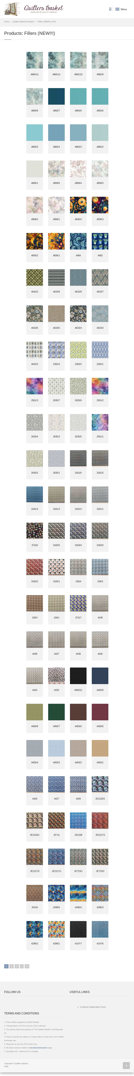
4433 (56, 690)
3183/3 (100, 545)
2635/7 (56, 400)
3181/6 (78, 472)
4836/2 (34, 255)
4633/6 (34, 328)
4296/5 (56, 907)
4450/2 (78, 762)
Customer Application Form (93, 1007)
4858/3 (100, 183)
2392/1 (100, 364)
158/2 (35, 617)
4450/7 (56, 726)
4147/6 (100, 943)
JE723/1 (78, 871)
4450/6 (78, 726)
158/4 (78, 581)
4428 (34, 798)
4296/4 (78, 907)
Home (6, 22)
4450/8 (34, 726)
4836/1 (56, 255)
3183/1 (56, 581)
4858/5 (56, 183)
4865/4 (56, 147)
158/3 (100, 581)
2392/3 (56, 364)
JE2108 (78, 835)
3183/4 (78, 545)
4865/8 (34, 110)
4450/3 (56, 762)
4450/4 (34, 762)
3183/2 (34, 581)
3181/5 (100, 472)
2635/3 (56, 436)
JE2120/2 (100, 798)
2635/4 (34, 436)
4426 (78, 798)
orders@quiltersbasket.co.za (40, 1048)
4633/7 (100, 291)
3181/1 (100, 509)
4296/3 (100, 907)
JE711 (56, 835)
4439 (100, 617)
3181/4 (34, 509)
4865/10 (78, 74)
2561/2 (100, 400)
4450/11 (78, 690)
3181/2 (78, 509)
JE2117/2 (34, 871)
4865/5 (34, 147)
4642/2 (34, 291)
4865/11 (35, 74)
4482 (100, 255)
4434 (34, 690)
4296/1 (56, 943)
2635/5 (78, 436)
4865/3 (78, 147)
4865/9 (100, 74)
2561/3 (34, 400)
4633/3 (100, 328)
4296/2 (34, 943)
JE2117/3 (100, 835)
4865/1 (34, 183)
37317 (78, 617)
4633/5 (56, 328)
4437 (56, 654)
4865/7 (56, 110)
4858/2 (34, 219)
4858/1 (56, 219)
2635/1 (56, 472)
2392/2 (78, 364)
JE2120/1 (34, 835)
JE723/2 (100, 871)
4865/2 (100, 147)
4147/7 (78, 943)
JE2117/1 (56, 871)
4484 (78, 255)
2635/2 (34, 472)
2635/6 (78, 400)
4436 (78, 654)
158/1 (56, 617)
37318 (35, 545)
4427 (56, 798)
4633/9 (56, 291)
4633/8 (78, 291)
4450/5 (100, 726)
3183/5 (56, 545)
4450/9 (100, 690)
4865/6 (78, 110)
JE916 (34, 907)
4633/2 (34, 364)
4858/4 (78, 183)
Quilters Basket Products (23, 22)
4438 (34, 654)
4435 (100, 654)
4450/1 (100, 762)
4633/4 (78, 328)
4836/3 (100, 219)
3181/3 (56, 509)
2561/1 (100, 436)
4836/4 (78, 219)
